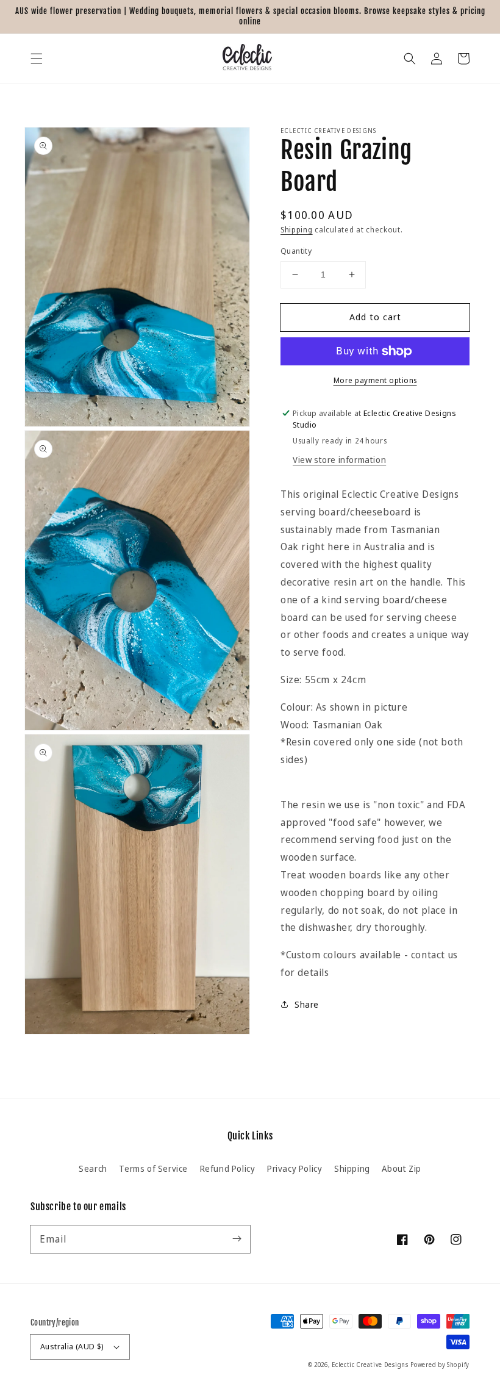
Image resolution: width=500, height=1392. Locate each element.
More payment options (375, 380)
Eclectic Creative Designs (370, 1364)
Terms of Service (153, 1168)
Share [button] (307, 1004)
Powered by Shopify (440, 1364)
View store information (339, 459)
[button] (36, 58)
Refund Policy (227, 1168)
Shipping (296, 229)
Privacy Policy (294, 1168)
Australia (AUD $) (72, 1346)
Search (93, 1168)
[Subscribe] (236, 1238)
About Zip (401, 1168)
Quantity (296, 250)
